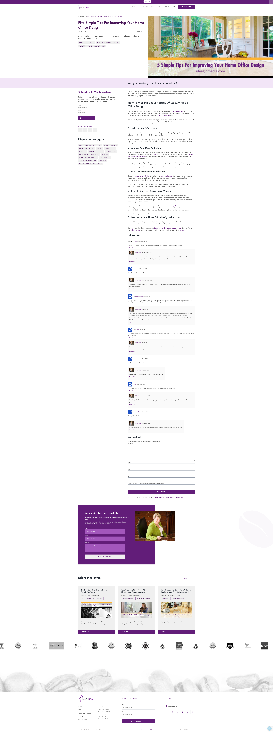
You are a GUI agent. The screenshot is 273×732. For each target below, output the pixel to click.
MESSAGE (142, 22)
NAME (60, 22)
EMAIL (60, 30)
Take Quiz (147, 1)
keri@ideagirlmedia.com (67, 42)
